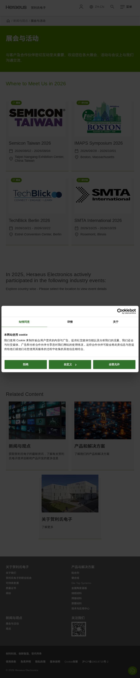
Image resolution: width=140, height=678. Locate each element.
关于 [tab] (115, 321)
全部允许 (114, 364)
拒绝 (25, 364)
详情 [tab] (70, 321)
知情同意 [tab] (24, 321)
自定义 (68, 364)
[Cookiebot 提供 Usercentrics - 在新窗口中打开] (120, 311)
